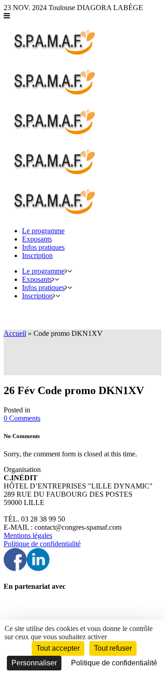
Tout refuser (113, 648)
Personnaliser (34, 663)
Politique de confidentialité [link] (114, 663)
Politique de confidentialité (42, 544)
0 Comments (22, 418)
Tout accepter (58, 648)
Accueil (15, 333)
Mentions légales (28, 535)
